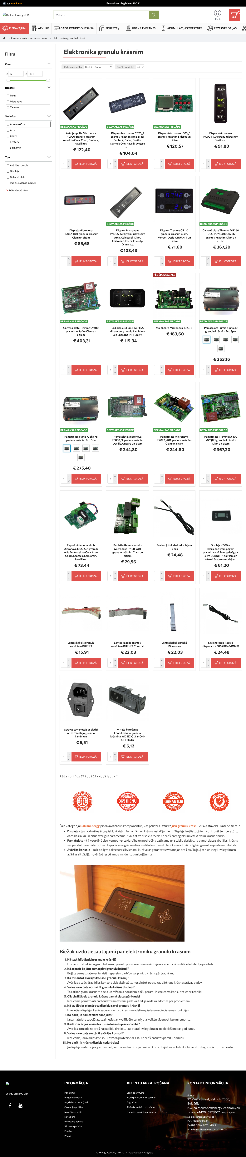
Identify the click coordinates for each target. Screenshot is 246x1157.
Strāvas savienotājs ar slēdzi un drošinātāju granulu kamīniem (81, 733)
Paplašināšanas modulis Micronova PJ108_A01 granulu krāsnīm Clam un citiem (127, 550)
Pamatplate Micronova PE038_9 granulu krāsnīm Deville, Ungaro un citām (127, 440)
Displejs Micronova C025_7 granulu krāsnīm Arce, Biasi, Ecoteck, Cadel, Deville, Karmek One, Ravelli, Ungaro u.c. (127, 140)
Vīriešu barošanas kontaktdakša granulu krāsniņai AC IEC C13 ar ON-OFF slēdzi (127, 735)
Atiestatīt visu (18, 190)
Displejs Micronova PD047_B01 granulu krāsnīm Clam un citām (81, 234)
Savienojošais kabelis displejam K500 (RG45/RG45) (221, 644)
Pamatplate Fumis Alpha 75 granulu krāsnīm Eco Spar (81, 438)
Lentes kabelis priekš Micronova (174, 644)
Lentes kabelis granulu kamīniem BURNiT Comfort (128, 644)
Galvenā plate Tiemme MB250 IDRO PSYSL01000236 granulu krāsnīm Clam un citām (221, 236)
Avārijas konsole (19, 165)
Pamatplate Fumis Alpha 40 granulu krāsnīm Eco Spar (221, 329)
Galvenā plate (17, 177)
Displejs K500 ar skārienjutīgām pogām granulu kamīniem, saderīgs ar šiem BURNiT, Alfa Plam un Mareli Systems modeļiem (221, 552)
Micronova (16, 101)
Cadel (13, 135)
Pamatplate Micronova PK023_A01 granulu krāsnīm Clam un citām (174, 440)
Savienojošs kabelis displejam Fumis (174, 547)
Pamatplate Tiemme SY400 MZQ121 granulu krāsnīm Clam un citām (220, 440)
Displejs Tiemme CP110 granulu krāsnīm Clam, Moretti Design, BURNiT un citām (174, 236)
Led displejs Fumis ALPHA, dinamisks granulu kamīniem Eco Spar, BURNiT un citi (127, 331)
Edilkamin (15, 147)
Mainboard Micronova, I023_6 (174, 327)
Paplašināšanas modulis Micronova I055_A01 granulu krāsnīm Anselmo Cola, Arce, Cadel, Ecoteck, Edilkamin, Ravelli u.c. (81, 552)
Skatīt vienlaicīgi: (125, 67)
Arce (12, 130)
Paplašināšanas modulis (23, 182)
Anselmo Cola (17, 124)
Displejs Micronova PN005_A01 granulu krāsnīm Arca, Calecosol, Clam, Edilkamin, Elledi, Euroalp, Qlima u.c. (127, 237)
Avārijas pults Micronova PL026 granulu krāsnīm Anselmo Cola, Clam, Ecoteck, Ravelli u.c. (81, 138)
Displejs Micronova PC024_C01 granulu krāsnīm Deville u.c (220, 136)
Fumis (13, 95)
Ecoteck (14, 141)
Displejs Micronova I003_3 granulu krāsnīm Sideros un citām (174, 136)
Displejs (14, 171)
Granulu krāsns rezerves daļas (29, 38)
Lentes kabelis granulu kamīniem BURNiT (81, 644)
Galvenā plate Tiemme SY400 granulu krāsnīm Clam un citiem (81, 331)
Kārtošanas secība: (72, 67)
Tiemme (14, 107)
